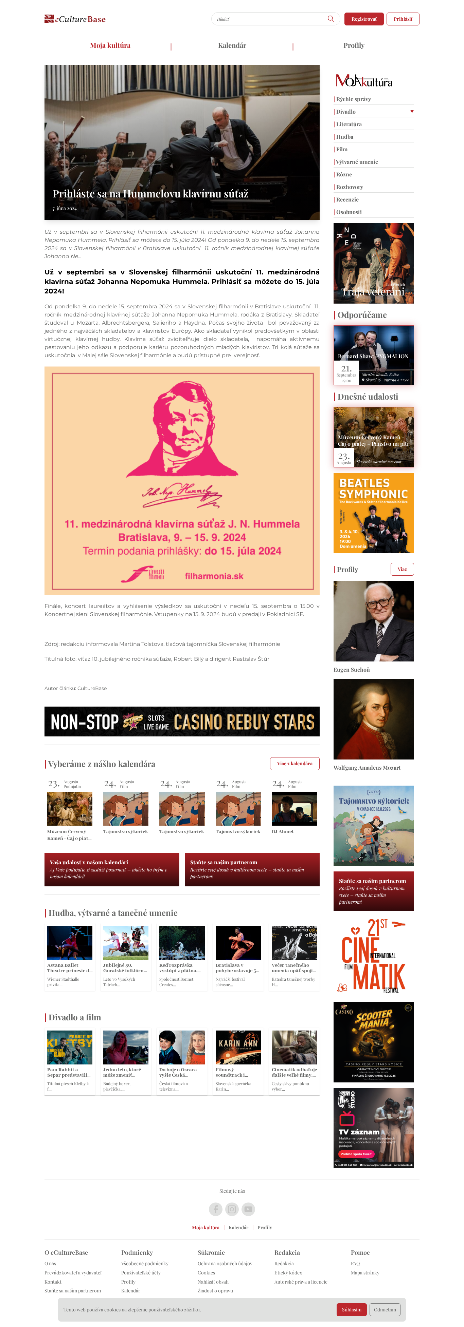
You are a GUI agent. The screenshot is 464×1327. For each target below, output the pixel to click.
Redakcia (284, 1263)
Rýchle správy (352, 98)
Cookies (206, 1272)
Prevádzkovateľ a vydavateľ (73, 1272)
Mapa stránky (365, 1272)
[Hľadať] (331, 18)
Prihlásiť (403, 19)
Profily (353, 45)
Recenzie (346, 199)
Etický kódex (288, 1272)
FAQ (355, 1263)
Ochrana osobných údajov (225, 1263)
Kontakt (52, 1281)
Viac (402, 569)
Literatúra (348, 124)
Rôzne (343, 174)
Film (340, 149)
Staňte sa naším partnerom (72, 1290)
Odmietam (385, 1309)
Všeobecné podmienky (144, 1263)
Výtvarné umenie (356, 161)
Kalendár (232, 45)
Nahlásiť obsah (213, 1281)
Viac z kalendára (295, 763)
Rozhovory (348, 186)
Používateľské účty (141, 1272)
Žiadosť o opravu (215, 1290)
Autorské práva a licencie (300, 1281)
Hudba (343, 136)
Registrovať (364, 19)
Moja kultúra (110, 45)
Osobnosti (348, 211)
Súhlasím (351, 1309)
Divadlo (345, 111)
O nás (50, 1263)
